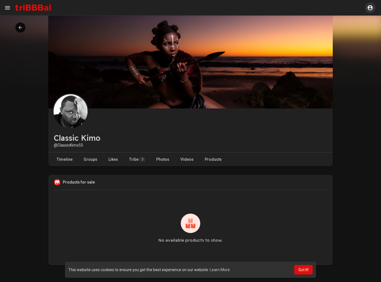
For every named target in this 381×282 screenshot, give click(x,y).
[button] (370, 8)
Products (213, 159)
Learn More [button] (220, 270)
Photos (162, 159)
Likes (113, 159)
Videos (187, 159)
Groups (90, 159)
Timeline (65, 159)
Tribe (136, 159)
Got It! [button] (303, 270)
